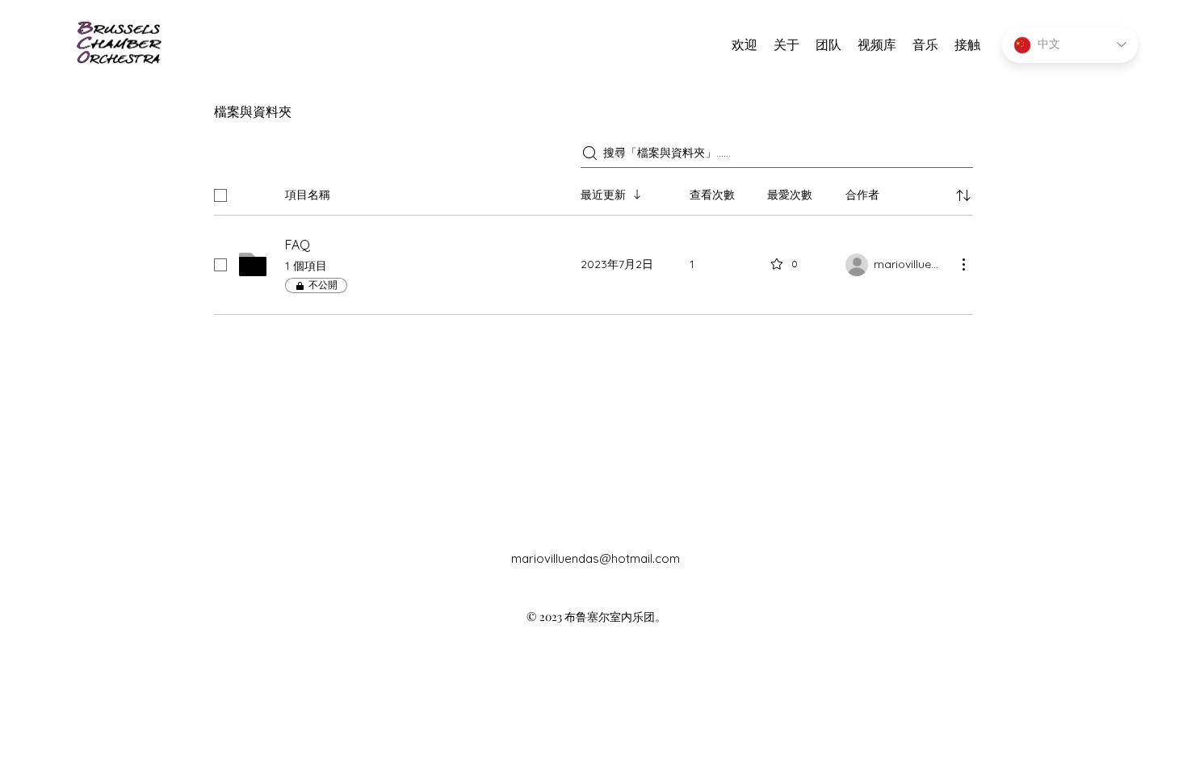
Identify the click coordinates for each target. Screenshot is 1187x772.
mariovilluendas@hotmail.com (595, 558)
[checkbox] (220, 195)
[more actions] (963, 264)
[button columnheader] (963, 195)
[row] (593, 192)
